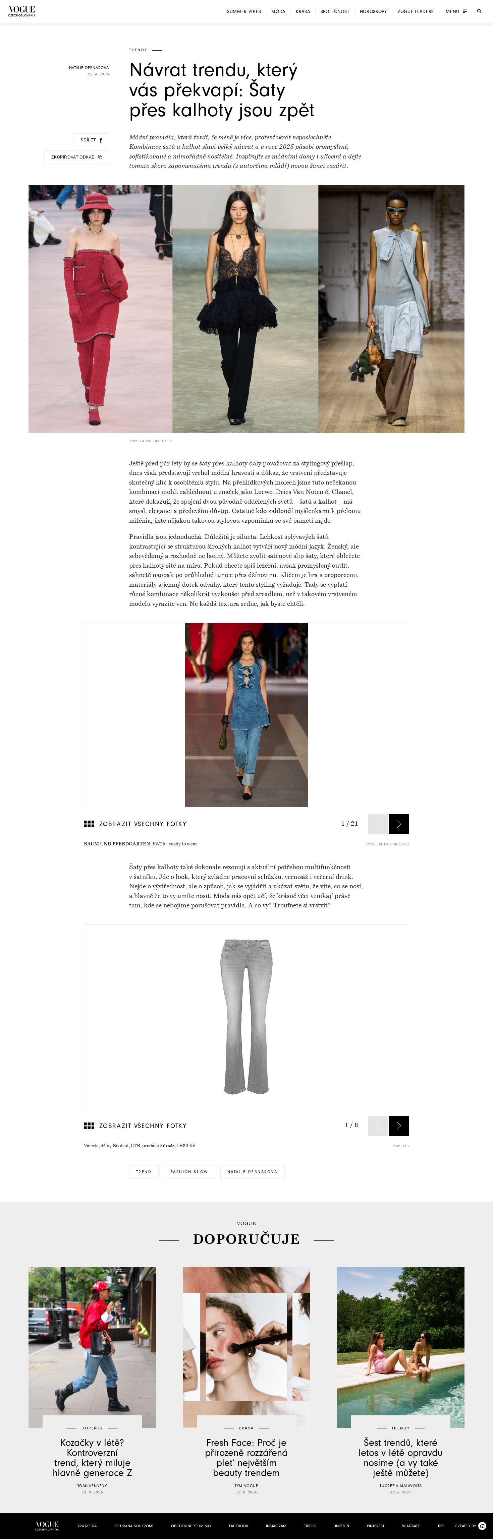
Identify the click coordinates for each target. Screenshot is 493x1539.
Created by (465, 1526)
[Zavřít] (486, 1532)
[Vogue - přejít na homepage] (22, 11)
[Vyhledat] (479, 11)
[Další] (399, 824)
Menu (452, 11)
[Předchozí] (378, 824)
